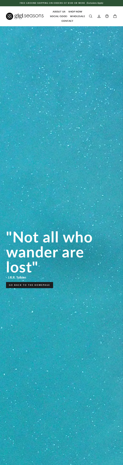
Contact (68, 20)
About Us (59, 11)
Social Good (58, 16)
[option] (61, 3)
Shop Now (75, 11)
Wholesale (77, 16)
